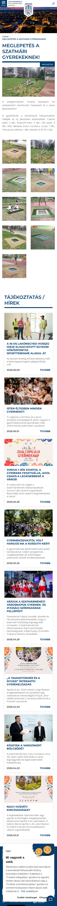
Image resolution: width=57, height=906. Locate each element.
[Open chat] (50, 900)
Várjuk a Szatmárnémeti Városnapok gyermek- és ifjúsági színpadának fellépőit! (26, 606)
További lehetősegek (27, 897)
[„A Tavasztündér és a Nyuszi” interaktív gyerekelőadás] (28, 660)
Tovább (45, 370)
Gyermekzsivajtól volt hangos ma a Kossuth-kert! (28, 542)
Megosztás (47, 64)
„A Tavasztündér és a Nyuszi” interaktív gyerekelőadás (23, 681)
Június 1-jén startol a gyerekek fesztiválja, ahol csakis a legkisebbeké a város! (28, 474)
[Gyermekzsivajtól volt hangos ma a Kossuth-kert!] (28, 523)
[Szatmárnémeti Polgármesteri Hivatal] (28, 9)
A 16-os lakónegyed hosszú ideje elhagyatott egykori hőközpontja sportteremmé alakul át (28, 348)
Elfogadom (44, 897)
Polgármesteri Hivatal (15, 3)
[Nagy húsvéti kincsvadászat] (28, 789)
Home (5, 36)
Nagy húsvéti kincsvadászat (18, 808)
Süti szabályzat (29, 891)
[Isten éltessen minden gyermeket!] (28, 391)
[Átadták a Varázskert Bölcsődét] (28, 728)
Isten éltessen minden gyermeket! (24, 410)
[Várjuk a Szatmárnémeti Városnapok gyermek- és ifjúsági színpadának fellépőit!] (28, 584)
